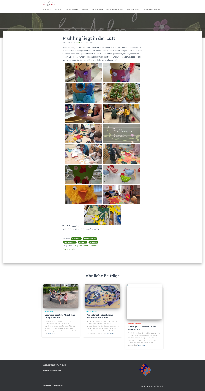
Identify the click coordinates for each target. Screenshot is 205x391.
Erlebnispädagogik (90, 238)
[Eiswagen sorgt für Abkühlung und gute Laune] (60, 296)
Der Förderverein (133, 9)
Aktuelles (84, 9)
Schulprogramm (72, 9)
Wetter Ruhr (72, 249)
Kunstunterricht (69, 242)
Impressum (47, 386)
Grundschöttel (84, 246)
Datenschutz (58, 386)
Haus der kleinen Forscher (115, 9)
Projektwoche (91, 311)
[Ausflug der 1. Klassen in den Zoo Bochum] (144, 302)
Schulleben (82, 242)
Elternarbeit (76, 238)
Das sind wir (58, 9)
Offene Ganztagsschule (152, 9)
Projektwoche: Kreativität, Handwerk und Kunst (99, 316)
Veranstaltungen (97, 9)
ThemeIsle (159, 386)
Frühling (75, 246)
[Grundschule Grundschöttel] (48, 3)
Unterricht (93, 242)
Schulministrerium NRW (52, 370)
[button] (62, 9)
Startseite (47, 9)
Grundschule (94, 246)
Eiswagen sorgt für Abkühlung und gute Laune (60, 316)
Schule (65, 249)
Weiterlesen (51, 333)
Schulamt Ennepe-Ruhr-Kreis (54, 365)
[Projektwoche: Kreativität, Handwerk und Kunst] (102, 296)
